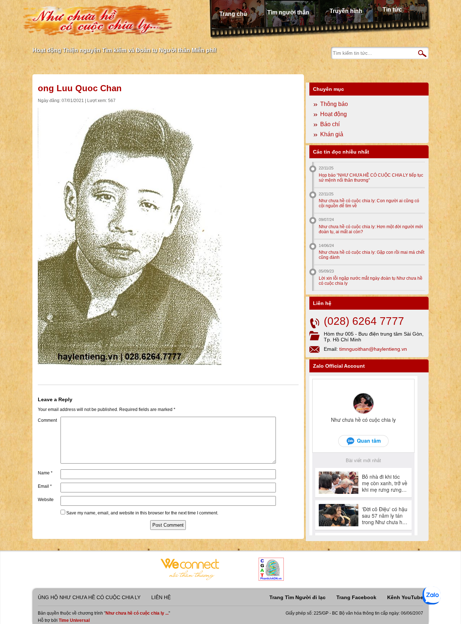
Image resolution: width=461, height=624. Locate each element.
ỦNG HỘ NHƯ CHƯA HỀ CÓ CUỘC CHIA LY (89, 597)
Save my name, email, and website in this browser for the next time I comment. (142, 512)
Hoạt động (333, 114)
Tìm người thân (288, 12)
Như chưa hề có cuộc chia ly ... (137, 613)
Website (46, 499)
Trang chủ (233, 14)
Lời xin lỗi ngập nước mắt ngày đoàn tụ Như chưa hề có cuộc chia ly (370, 281)
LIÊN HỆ (161, 597)
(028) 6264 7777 (364, 321)
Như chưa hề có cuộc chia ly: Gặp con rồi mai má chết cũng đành (371, 255)
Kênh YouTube (405, 597)
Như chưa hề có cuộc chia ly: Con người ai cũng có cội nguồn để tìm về (369, 203)
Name (45, 472)
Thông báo (334, 104)
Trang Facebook (356, 597)
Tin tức (392, 9)
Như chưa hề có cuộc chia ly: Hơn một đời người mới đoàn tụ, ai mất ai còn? (371, 229)
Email (45, 486)
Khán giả (331, 134)
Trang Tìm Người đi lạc (297, 597)
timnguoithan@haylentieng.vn (373, 349)
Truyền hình (346, 11)
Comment (47, 420)
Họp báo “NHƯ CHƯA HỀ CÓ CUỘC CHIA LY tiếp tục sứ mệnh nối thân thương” (371, 178)
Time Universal (74, 620)
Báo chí (330, 124)
